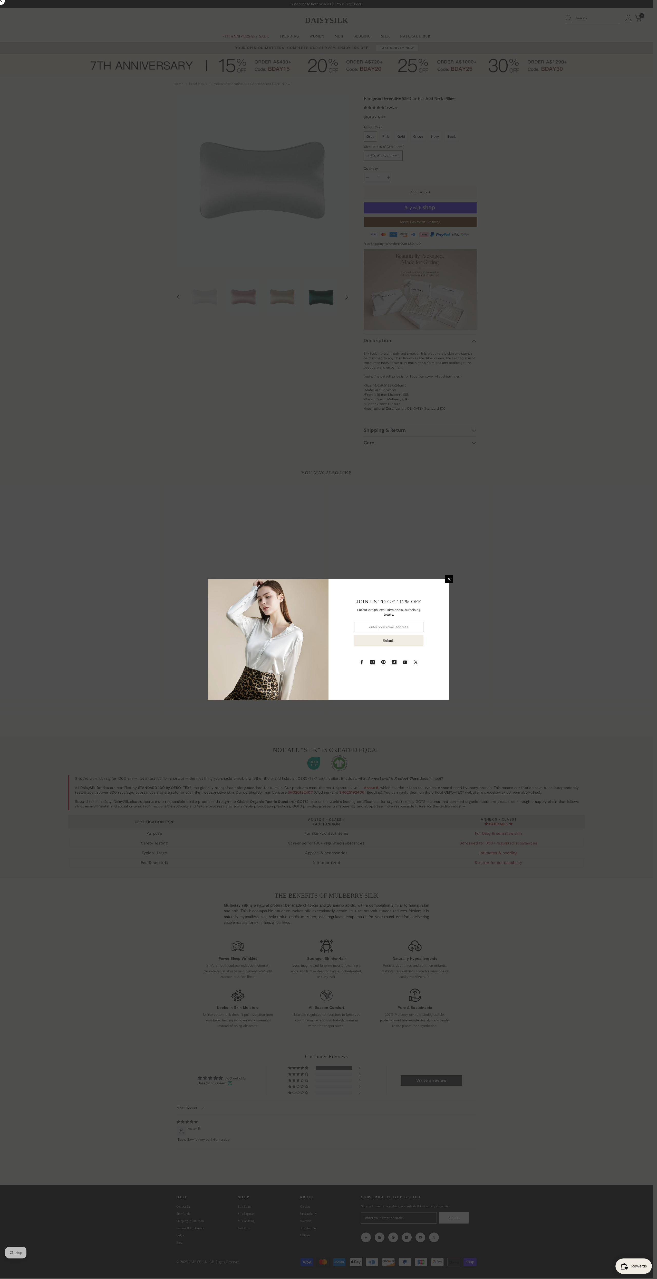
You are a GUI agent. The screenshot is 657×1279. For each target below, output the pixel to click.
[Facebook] (361, 662)
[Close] (449, 579)
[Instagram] (372, 662)
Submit (388, 641)
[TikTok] (394, 662)
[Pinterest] (383, 662)
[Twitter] (415, 662)
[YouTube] (405, 662)
